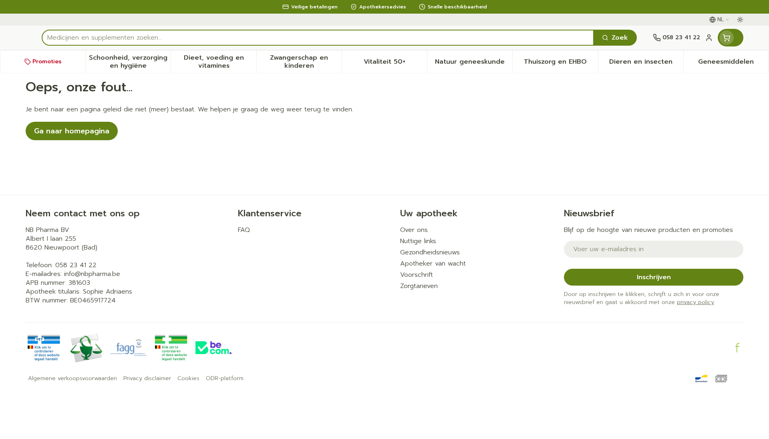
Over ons (414, 230)
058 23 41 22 (76, 265)
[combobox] (318, 38)
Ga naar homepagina (71, 131)
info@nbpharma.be (92, 274)
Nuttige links (418, 241)
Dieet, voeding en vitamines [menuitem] (220, 61)
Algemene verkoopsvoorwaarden (72, 379)
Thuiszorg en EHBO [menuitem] (561, 63)
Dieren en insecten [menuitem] (646, 63)
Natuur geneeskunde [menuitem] (473, 63)
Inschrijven (654, 277)
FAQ (244, 230)
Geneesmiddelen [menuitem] (733, 63)
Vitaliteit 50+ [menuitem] (395, 63)
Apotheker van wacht (433, 263)
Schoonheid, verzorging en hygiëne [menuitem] (130, 61)
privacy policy (695, 302)
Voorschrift (416, 274)
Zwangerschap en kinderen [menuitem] (306, 61)
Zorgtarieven (419, 286)
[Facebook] (737, 348)
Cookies (188, 379)
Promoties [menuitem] (47, 61)
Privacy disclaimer (147, 379)
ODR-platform (225, 379)
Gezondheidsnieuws (430, 252)
